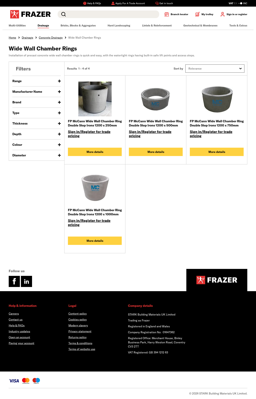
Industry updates (19, 331)
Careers (14, 313)
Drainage (43, 25)
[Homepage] (217, 280)
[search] (108, 14)
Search (63, 14)
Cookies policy (77, 319)
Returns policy (77, 337)
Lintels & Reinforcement (157, 25)
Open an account (19, 337)
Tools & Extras (238, 25)
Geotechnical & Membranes (200, 25)
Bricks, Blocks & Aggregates (78, 25)
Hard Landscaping (119, 25)
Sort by (178, 68)
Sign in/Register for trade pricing (89, 133)
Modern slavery (78, 325)
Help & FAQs (17, 325)
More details (95, 152)
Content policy (77, 313)
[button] (215, 68)
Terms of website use (81, 349)
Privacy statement (79, 331)
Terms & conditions (80, 343)
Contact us (15, 319)
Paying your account (21, 343)
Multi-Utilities (17, 25)
